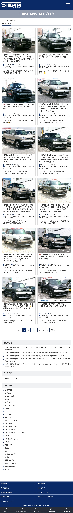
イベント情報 (9, 396)
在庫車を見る (36, 512)
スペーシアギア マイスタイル (15, 433)
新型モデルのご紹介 (11, 463)
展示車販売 (5, 488)
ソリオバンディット (11, 439)
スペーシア (8, 423)
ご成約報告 (8, 390)
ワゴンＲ (8, 457)
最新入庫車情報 (10, 466)
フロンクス (8, 445)
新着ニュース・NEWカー (46, 497)
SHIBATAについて (7, 501)
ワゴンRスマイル (10, 454)
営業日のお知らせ (11, 460)
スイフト (8, 417)
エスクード (8, 399)
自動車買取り (5, 497)
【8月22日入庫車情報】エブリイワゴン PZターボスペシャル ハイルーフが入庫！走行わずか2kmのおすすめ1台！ (38, 365)
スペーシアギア (10, 429)
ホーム (6, 20)
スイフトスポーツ (11, 420)
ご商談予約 (51, 512)
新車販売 (4, 483)
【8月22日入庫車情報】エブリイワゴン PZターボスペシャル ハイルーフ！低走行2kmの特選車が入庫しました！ (38, 360)
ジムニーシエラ (10, 414)
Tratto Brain (46, 505)
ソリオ (7, 436)
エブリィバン (9, 402)
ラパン (7, 448)
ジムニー (8, 411)
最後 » (53, 330)
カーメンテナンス (44, 492)
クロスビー (8, 408)
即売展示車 (22, 512)
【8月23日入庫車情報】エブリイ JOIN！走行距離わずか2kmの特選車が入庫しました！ (34, 356)
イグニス (8, 393)
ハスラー (8, 442)
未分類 (7, 469)
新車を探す (7, 512)
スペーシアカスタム (11, 426)
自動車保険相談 (6, 492)
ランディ (8, 451)
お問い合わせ (65, 512)
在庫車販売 (41, 483)
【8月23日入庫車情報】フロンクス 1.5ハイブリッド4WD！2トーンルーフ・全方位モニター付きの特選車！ (37, 348)
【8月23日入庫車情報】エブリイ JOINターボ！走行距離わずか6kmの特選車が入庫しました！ (37, 352)
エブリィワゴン (10, 405)
